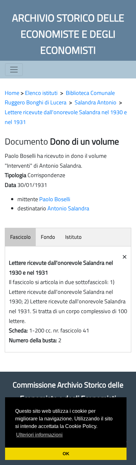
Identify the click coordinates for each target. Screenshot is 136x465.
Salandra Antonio (95, 102)
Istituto (73, 237)
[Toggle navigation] (14, 69)
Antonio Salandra (68, 208)
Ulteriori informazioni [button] (39, 434)
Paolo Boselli (54, 199)
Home (12, 93)
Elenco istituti (41, 93)
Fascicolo (20, 237)
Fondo (48, 237)
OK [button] (66, 453)
